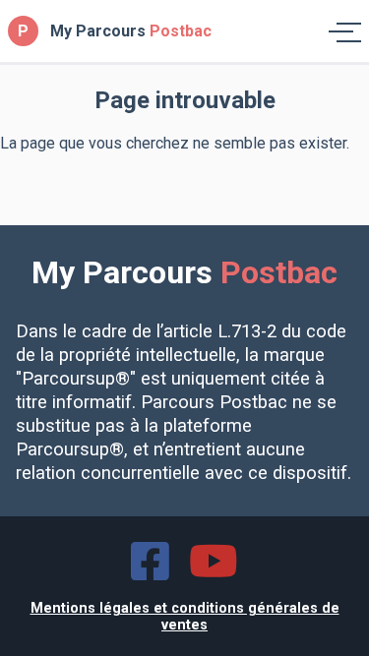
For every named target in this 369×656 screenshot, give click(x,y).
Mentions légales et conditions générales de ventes (185, 616)
